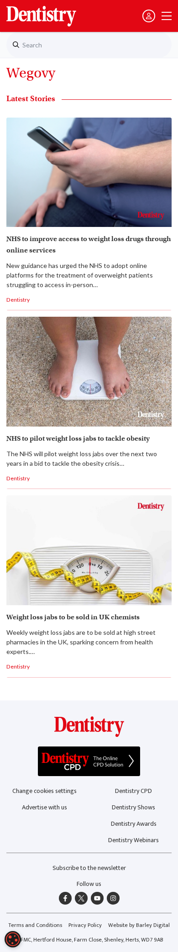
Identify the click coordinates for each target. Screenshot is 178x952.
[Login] (148, 16)
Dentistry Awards (134, 823)
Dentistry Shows (133, 807)
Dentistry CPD (133, 791)
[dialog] (13, 939)
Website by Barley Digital (139, 925)
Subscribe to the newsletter (89, 868)
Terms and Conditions (35, 925)
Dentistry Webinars (133, 840)
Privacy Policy (85, 925)
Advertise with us (44, 807)
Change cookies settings (44, 791)
